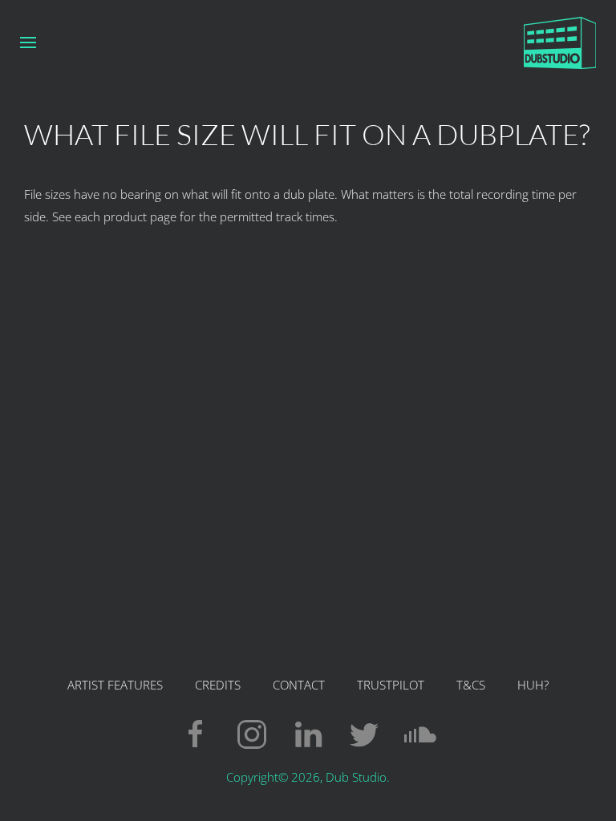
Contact (299, 685)
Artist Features (115, 685)
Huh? (533, 685)
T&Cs (470, 685)
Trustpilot (390, 685)
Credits (218, 685)
